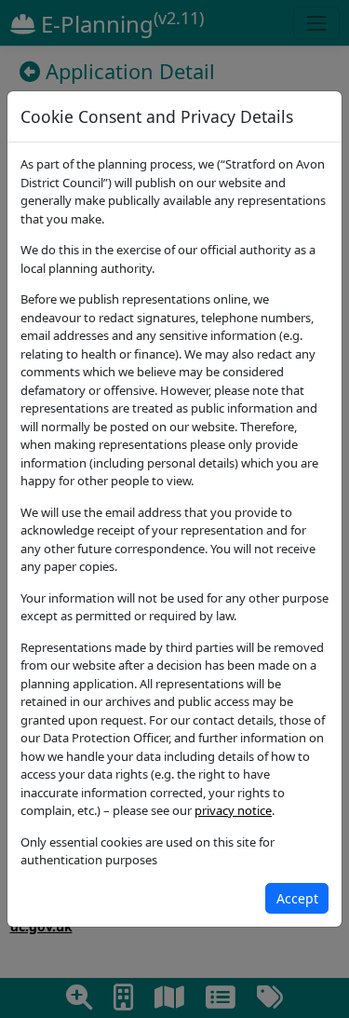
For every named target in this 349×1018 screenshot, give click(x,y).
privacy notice (233, 810)
